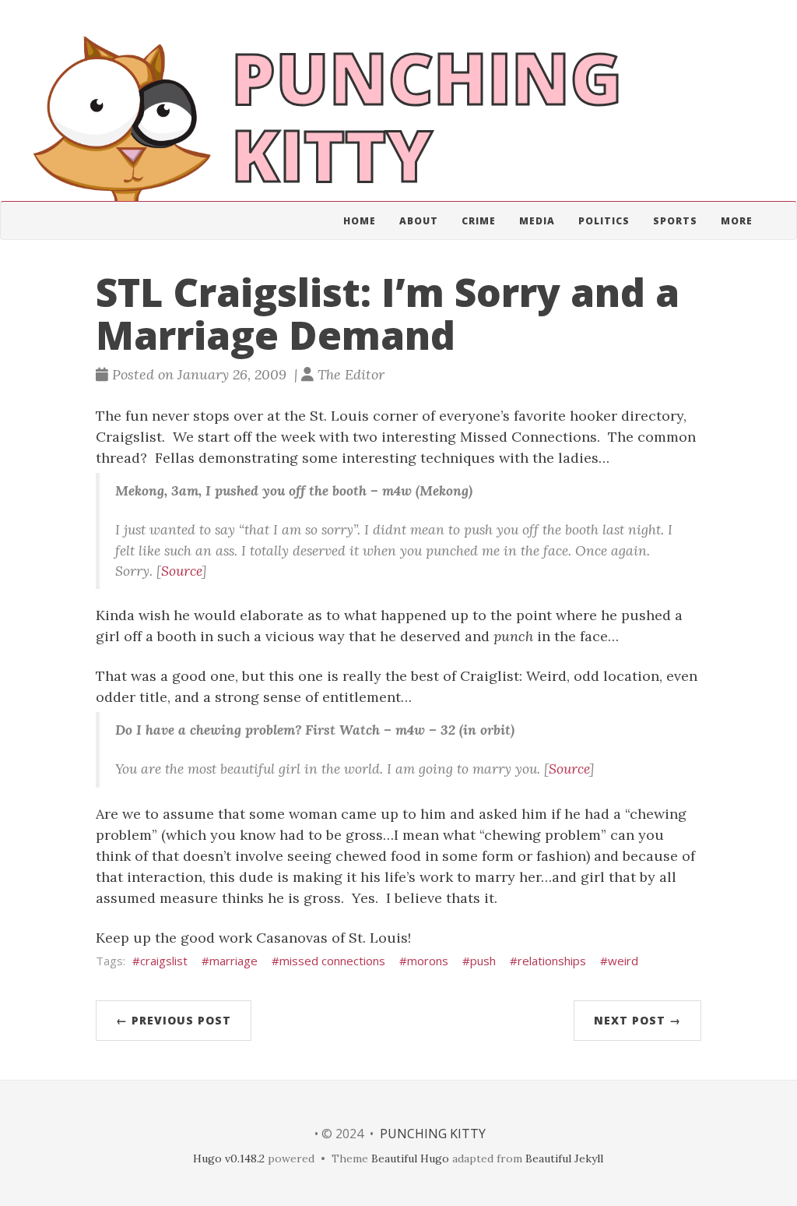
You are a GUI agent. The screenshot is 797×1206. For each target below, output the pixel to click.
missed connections (332, 960)
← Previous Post (173, 1020)
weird (623, 960)
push (483, 960)
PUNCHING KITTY (433, 1133)
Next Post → (637, 1020)
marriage (233, 960)
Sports (675, 220)
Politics (604, 220)
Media (537, 220)
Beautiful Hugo (410, 1158)
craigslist (164, 960)
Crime (479, 220)
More (737, 220)
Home (359, 220)
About (418, 220)
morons (427, 960)
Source (181, 571)
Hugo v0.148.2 (229, 1158)
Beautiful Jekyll (564, 1158)
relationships (552, 960)
